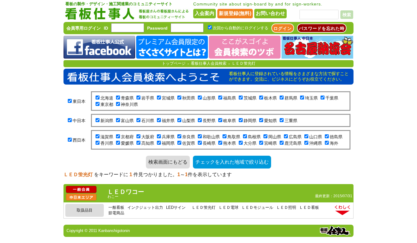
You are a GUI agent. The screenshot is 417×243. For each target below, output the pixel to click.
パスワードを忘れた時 (322, 28)
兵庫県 (168, 136)
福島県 (229, 98)
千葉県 (331, 98)
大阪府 (147, 136)
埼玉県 (311, 98)
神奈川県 (129, 104)
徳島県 (336, 136)
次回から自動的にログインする (240, 28)
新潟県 (106, 120)
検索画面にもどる (167, 162)
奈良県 (188, 136)
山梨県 (188, 120)
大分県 (250, 143)
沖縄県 (315, 143)
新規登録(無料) (235, 13)
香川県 (106, 143)
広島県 (295, 136)
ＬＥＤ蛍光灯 (244, 63)
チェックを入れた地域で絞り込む (232, 162)
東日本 (79, 101)
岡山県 (274, 136)
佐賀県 (188, 143)
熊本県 (229, 143)
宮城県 (168, 98)
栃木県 (270, 98)
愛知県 (270, 120)
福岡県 (168, 143)
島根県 (254, 136)
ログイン (283, 28)
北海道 (106, 98)
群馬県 (291, 98)
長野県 (209, 120)
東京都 (106, 104)
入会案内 (204, 13)
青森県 (127, 98)
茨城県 (250, 98)
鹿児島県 (293, 143)
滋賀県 (106, 136)
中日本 (79, 120)
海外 (334, 143)
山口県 (315, 136)
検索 (347, 14)
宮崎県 (270, 143)
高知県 (147, 143)
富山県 (127, 120)
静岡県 (250, 120)
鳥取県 (233, 136)
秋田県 (188, 98)
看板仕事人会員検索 (209, 63)
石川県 (147, 120)
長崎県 (209, 143)
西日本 (79, 140)
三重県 (291, 120)
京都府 (127, 136)
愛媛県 (127, 143)
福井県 (168, 120)
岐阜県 (229, 120)
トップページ (174, 63)
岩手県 (147, 98)
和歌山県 (211, 136)
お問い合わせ (270, 13)
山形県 (209, 98)
